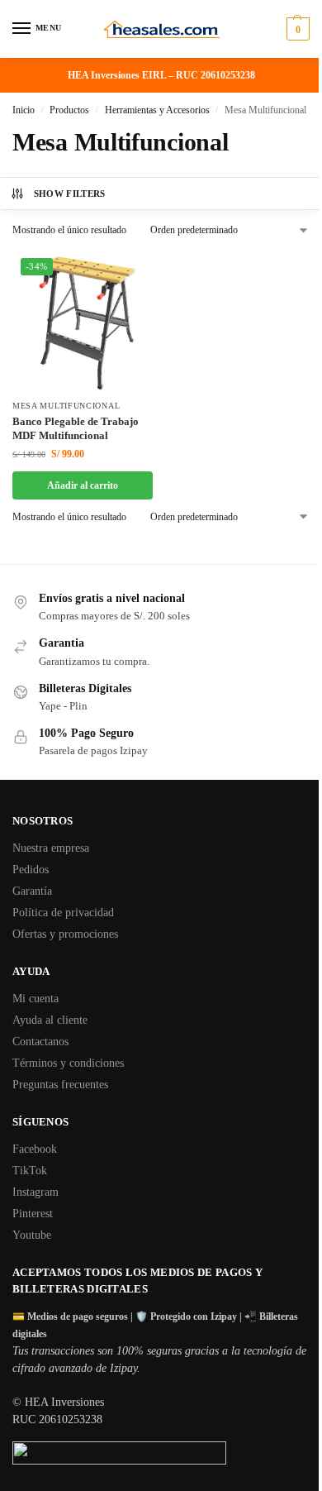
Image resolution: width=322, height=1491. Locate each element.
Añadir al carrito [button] (82, 485)
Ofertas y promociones (65, 934)
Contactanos (40, 1041)
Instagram (35, 1192)
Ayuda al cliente (50, 1020)
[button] (296, 29)
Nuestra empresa (50, 848)
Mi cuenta (35, 998)
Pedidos (30, 869)
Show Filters (70, 193)
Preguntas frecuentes (60, 1084)
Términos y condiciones (68, 1063)
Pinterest (32, 1213)
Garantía (32, 891)
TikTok (29, 1170)
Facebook (34, 1149)
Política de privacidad (63, 912)
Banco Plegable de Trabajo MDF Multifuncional (75, 428)
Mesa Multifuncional (66, 405)
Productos (69, 110)
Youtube (31, 1235)
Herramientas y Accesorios (157, 110)
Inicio (23, 110)
